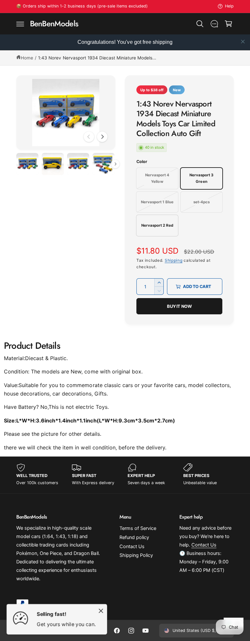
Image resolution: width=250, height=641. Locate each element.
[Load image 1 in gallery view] (27, 164)
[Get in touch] (214, 24)
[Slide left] (89, 137)
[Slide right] (102, 137)
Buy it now (179, 306)
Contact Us (132, 546)
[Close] (100, 610)
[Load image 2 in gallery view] (53, 164)
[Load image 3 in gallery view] (78, 164)
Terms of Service (137, 528)
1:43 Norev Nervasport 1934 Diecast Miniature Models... (97, 57)
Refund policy (134, 537)
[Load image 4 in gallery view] (103, 164)
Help (229, 6)
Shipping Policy (136, 555)
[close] (243, 41)
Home (27, 57)
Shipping (174, 260)
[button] (20, 24)
